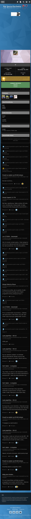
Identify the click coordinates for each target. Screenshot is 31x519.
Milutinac (15, 176)
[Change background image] (26, 2)
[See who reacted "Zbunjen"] (16, 412)
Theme (8, 509)
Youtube (20, 512)
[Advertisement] (15, 32)
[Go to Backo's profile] (15, 96)
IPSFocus (19, 507)
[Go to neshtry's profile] (11, 96)
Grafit (6, 323)
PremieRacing (7, 146)
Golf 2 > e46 (24, 270)
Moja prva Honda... (8, 474)
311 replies (12, 378)
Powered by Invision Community (15, 516)
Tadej (6, 224)
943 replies (12, 296)
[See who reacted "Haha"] (22, 183)
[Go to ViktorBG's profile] (7, 96)
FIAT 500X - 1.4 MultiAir (9, 366)
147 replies (12, 248)
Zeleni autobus (25, 146)
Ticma (14, 199)
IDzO (6, 168)
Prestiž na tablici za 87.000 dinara (12, 175)
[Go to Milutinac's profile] (3, 96)
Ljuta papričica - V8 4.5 (9, 335)
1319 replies (17, 183)
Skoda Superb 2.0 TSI (23, 192)
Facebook (10, 512)
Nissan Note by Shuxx (9, 284)
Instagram (17, 512)
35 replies (12, 344)
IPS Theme (12, 507)
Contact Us (21, 509)
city (5, 219)
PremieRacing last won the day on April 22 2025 (17, 77)
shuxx (6, 192)
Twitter (13, 512)
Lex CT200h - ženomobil (23, 219)
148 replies (11, 486)
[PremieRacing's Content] (15, 64)
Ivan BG (6, 264)
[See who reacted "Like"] (16, 209)
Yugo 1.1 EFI (24, 187)
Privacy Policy (15, 509)
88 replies (12, 209)
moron (14, 476)
